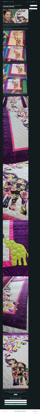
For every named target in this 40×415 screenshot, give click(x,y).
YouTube (4, 95)
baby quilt (5, 6)
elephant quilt (10, 6)
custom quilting (7, 6)
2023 (3, 6)
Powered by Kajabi (35, 413)
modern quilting (13, 6)
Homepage (15, 394)
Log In (36, 1)
